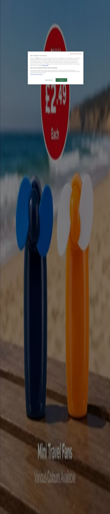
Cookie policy (45, 65)
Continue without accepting (76, 53)
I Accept (61, 80)
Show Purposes (49, 80)
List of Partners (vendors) (36, 74)
